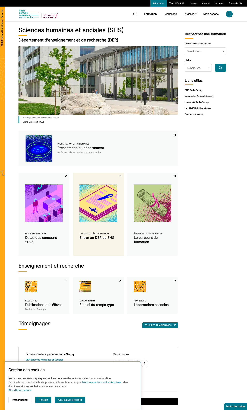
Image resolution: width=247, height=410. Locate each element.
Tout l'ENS (175, 3)
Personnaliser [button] (20, 399)
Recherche (170, 14)
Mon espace (211, 14)
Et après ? (190, 14)
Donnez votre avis (194, 114)
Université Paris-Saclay (197, 102)
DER (134, 14)
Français (233, 3)
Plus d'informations (20, 390)
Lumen (193, 3)
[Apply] (220, 68)
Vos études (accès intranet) (199, 96)
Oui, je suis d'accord (70, 399)
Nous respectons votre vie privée (101, 382)
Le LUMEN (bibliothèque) (198, 108)
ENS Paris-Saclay (194, 90)
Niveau (188, 60)
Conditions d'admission (198, 43)
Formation (150, 14)
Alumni (206, 3)
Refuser (43, 399)
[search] (229, 14)
